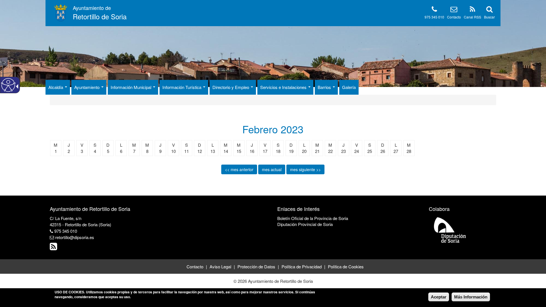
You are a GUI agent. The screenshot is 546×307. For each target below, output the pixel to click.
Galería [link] (349, 87)
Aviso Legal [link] (220, 266)
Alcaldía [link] (56, 87)
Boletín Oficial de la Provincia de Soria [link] (312, 218)
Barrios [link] (325, 87)
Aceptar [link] (438, 296)
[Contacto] (453, 10)
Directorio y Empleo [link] (231, 87)
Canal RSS (472, 16)
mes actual (272, 169)
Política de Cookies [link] (346, 266)
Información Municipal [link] (131, 87)
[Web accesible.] (8, 85)
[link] (54, 248)
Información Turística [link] (182, 87)
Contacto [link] (195, 266)
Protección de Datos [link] (256, 266)
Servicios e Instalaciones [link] (284, 87)
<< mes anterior (239, 169)
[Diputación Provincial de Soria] (450, 230)
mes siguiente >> (305, 169)
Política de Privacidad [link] (302, 266)
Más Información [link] (470, 296)
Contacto (454, 16)
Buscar (489, 16)
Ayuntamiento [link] (87, 87)
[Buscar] (489, 10)
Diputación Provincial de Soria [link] (305, 224)
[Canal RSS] (472, 10)
